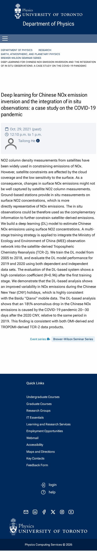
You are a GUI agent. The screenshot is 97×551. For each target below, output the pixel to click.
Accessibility (34, 444)
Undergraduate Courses (43, 397)
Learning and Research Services (48, 424)
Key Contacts (35, 458)
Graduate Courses (39, 404)
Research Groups (38, 410)
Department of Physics (16, 50)
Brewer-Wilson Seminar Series (21, 58)
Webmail (32, 438)
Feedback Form (37, 465)
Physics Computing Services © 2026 (48, 544)
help (52, 492)
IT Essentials (35, 417)
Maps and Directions (40, 451)
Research (45, 50)
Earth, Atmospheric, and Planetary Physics (30, 54)
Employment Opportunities (44, 431)
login (53, 485)
